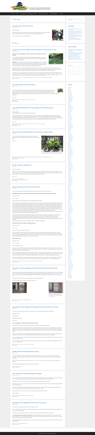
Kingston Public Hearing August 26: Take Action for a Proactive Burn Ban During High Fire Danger (75, 35)
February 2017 (70, 192)
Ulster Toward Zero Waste (43, 13)
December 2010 (70, 250)
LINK (30, 36)
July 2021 (69, 129)
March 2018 (69, 176)
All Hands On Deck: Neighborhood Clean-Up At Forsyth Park (29, 402)
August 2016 (70, 199)
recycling (50, 77)
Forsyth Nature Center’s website (32, 236)
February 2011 (70, 247)
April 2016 (69, 204)
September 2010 (70, 253)
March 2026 (69, 93)
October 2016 (70, 197)
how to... (35, 77)
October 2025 (70, 99)
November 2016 (70, 195)
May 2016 (69, 203)
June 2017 (69, 187)
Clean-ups (15, 42)
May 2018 (69, 174)
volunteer (43, 123)
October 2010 (70, 252)
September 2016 (70, 198)
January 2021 (70, 135)
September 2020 (70, 140)
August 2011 (70, 240)
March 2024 (69, 110)
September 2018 (70, 169)
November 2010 (70, 251)
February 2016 (70, 205)
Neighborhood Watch (27, 299)
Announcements (16, 77)
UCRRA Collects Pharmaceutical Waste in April (25, 351)
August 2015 (70, 212)
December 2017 (70, 180)
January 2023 (70, 118)
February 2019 (70, 163)
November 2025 (70, 98)
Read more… (14, 97)
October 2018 (70, 168)
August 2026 (70, 87)
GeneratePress (54, 433)
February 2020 (70, 148)
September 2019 (70, 154)
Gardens (36, 156)
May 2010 (69, 258)
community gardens (16, 157)
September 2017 (70, 183)
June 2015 (69, 215)
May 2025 (69, 105)
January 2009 (70, 277)
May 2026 (69, 90)
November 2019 (70, 152)
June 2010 (69, 257)
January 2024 (70, 111)
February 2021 (70, 134)
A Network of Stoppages (71, 37)
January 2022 (70, 123)
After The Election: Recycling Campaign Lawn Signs (27, 373)
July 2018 (69, 171)
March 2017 (69, 191)
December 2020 (70, 136)
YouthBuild (36, 117)
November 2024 (70, 106)
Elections (18, 395)
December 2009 (70, 264)
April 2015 (69, 217)
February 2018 (70, 177)
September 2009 (70, 268)
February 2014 (70, 232)
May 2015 (69, 216)
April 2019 (69, 160)
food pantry (22, 157)
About (16, 13)
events (34, 99)
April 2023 (69, 115)
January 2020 (70, 150)
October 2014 (70, 224)
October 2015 (70, 210)
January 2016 (70, 206)
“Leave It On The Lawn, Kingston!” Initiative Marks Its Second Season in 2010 (34, 49)
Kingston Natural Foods (55, 273)
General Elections (27, 395)
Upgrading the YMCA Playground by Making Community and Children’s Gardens (35, 307)
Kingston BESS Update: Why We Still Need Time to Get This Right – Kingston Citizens (75, 53)
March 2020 (69, 147)
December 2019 (70, 151)
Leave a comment (16, 43)
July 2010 (69, 256)
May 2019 (69, 159)
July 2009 (69, 270)
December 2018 (70, 165)
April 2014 (69, 229)
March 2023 (69, 116)
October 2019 (70, 153)
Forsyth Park (15, 100)
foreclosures (15, 124)
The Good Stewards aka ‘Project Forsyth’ (23, 84)
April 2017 (69, 189)
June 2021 (69, 130)
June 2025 (69, 104)
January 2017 (70, 193)
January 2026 (70, 95)
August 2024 (70, 109)
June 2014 (69, 227)
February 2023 (70, 117)
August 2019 (70, 156)
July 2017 (69, 186)
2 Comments (15, 158)
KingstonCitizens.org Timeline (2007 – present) (29, 13)
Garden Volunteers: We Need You (22, 165)
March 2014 (69, 230)
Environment (32, 77)
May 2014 (69, 228)
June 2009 (69, 271)
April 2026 (69, 92)
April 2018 (69, 175)
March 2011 (69, 246)
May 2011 (69, 244)
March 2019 (69, 162)
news (48, 77)
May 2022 (69, 121)
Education (27, 77)
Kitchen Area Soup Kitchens (42, 156)
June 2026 (69, 89)
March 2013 (69, 235)
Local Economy (37, 123)
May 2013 (69, 234)
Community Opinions (53, 13)
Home (12, 13)
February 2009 (70, 276)
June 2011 (69, 242)
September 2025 (70, 100)
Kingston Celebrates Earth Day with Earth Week (26, 187)
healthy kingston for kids (24, 179)
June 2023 (69, 112)
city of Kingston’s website (54, 73)
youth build (19, 124)
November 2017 (70, 181)
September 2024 (70, 107)
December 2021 (70, 124)
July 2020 (69, 142)
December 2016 (70, 194)
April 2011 (69, 245)
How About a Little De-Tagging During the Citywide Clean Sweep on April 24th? (35, 268)
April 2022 (69, 122)
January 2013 (70, 236)
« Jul (68, 78)
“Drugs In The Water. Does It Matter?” (38, 360)
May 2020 (69, 145)
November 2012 (70, 238)
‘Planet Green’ (23, 390)
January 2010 (70, 263)
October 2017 (70, 182)
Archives (61, 13)
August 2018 (70, 170)
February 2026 (70, 94)
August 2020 (70, 141)
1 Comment (15, 125)
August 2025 (70, 101)
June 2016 (69, 201)
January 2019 (70, 164)
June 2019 (69, 158)
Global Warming (35, 260)
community (24, 77)
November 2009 (70, 265)
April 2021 (69, 133)
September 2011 (70, 239)
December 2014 (70, 222)
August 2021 (70, 128)
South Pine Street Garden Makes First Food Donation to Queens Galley (32, 132)
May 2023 (69, 113)
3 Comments (15, 396)
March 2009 (69, 275)
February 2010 (70, 262)
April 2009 (69, 274)
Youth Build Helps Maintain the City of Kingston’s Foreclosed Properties (32, 108)
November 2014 (70, 223)
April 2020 (69, 146)
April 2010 (69, 259)
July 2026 (69, 88)
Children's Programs (22, 99)
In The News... (39, 77)
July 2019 (69, 157)
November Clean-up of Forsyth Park (22, 26)
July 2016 (69, 200)
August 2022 (70, 119)
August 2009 (70, 269)
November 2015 (70, 209)
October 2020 (70, 139)
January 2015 (70, 221)
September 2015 (70, 211)
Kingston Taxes (44, 77)
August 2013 (70, 233)
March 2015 (69, 218)
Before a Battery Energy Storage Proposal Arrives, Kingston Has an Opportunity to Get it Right (75, 39)
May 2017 (69, 188)
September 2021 (70, 127)
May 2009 (69, 273)
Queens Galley (49, 156)
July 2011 (69, 241)
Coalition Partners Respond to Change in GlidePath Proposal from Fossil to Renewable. (75, 54)
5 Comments (15, 300)
